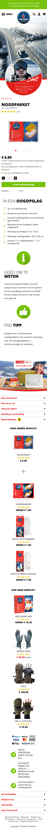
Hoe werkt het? (9, 398)
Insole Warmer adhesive (23, 574)
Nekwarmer (25, 817)
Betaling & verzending (12, 414)
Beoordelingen (10, 419)
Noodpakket (23, 454)
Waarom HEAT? (9, 408)
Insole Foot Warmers (23, 539)
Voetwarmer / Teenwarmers (26, 819)
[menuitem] (7, 14)
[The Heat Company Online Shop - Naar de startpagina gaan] (23, 17)
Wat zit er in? (8, 403)
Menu (9, 14)
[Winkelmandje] (44, 14)
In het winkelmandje (23, 184)
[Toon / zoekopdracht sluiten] (34, 14)
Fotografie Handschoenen (29, 821)
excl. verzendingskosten (10, 167)
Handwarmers (23, 504)
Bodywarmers (36, 817)
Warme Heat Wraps (12, 817)
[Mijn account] (39, 14)
